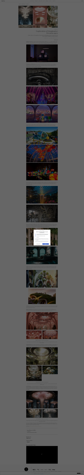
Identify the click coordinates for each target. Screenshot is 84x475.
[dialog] (42, 237)
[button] (42, 237)
